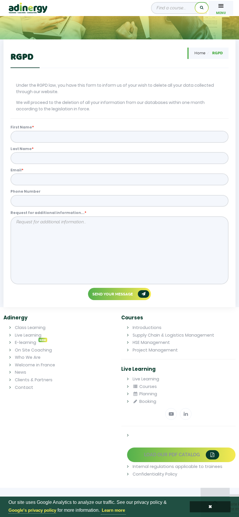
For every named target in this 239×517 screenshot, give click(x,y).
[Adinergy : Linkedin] (185, 413)
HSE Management (151, 342)
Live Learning (28, 335)
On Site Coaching (33, 350)
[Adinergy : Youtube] (171, 413)
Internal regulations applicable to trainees (177, 466)
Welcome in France (35, 365)
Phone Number (25, 191)
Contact (24, 387)
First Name (21, 127)
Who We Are (28, 357)
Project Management (155, 350)
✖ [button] (210, 506)
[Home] (28, 8)
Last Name (21, 148)
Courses (147, 386)
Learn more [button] (113, 510)
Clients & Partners (33, 380)
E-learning (30, 342)
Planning (147, 394)
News (20, 372)
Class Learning (30, 327)
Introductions (147, 327)
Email (16, 170)
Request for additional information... (47, 212)
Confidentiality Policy (155, 474)
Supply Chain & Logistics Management (173, 335)
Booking (147, 401)
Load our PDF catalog (172, 454)
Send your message (113, 294)
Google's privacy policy (32, 510)
